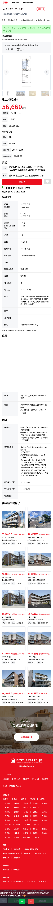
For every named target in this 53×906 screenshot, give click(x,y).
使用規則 (17, 869)
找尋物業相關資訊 (31, 849)
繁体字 (45, 778)
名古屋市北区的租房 (26, 20)
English (16, 778)
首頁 (3, 20)
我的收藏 (6, 849)
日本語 (6, 778)
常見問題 (27, 853)
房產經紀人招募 (40, 853)
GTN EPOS (31, 881)
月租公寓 (6, 857)
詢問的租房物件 (26, 737)
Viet (5, 785)
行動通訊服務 (28, 2)
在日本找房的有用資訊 (11, 853)
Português (15, 785)
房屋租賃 (15, 2)
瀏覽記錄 (17, 849)
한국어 (35, 778)
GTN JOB (42, 881)
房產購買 (17, 857)
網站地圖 (6, 869)
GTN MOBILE (18, 881)
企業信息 (6, 881)
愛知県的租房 (12, 20)
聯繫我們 (22, 182)
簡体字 (26, 778)
